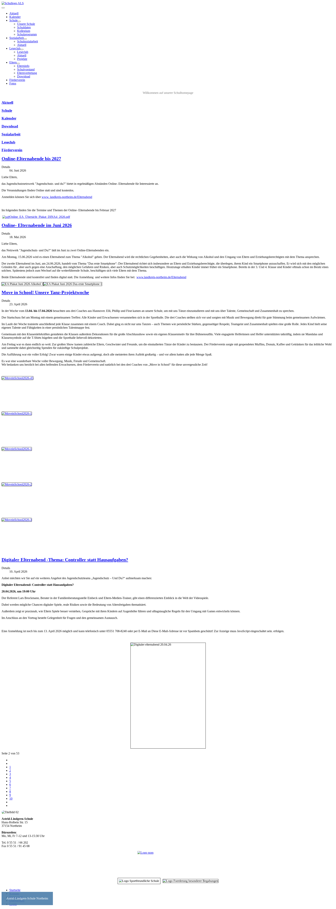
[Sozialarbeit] (25, 39)
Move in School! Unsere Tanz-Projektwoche (45, 292)
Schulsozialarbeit (27, 41)
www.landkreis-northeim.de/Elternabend (161, 277)
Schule (13, 20)
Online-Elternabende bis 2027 (31, 158)
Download (23, 76)
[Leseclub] (22, 49)
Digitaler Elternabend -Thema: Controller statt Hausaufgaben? (65, 559)
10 (10, 798)
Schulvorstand (26, 69)
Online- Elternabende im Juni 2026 (37, 225)
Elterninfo (23, 66)
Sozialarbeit (16, 38)
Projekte (22, 59)
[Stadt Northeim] (168, 862)
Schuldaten (24, 27)
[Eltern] (18, 63)
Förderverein (17, 80)
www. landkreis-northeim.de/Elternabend (67, 197)
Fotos (12, 83)
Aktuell (13, 13)
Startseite (14, 890)
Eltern (13, 62)
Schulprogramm (27, 34)
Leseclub (14, 48)
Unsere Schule (26, 24)
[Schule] (19, 21)
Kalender (15, 16)
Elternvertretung (27, 73)
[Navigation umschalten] (3, 7)
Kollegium (23, 31)
